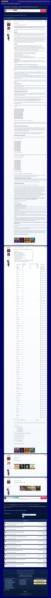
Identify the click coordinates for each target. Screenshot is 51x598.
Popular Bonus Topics (20, 570)
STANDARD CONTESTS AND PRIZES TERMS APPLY (21, 234)
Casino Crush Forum (7, 15)
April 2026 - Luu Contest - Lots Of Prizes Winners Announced (21, 7)
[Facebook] (24, 592)
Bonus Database (35, 1)
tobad (45, 528)
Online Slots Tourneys (22, 580)
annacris (8, 478)
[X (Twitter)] (26, 592)
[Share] (4, 18)
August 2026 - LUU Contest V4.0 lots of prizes (19, 536)
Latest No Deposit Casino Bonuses (9, 587)
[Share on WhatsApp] (10, 18)
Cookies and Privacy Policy (40, 583)
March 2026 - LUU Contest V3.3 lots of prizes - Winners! (15, 532)
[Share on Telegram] (11, 18)
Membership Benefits (22, 1)
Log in (48, 1)
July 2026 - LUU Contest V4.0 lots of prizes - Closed (15, 550)
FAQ (19, 3)
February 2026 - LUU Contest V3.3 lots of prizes (14, 541)
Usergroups (12, 3)
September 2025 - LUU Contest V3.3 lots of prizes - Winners (16, 559)
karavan (45, 523)
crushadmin (9, 21)
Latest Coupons (40, 1)
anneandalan (44, 532)
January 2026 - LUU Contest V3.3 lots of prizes (14, 545)
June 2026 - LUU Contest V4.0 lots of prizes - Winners (15, 527)
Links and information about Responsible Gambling (40, 581)
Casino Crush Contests (14, 15)
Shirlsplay (8, 455)
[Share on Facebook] (9, 18)
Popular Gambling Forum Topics (22, 573)
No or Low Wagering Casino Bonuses (10, 582)
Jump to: (23, 513)
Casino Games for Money (23, 582)
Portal (2, 3)
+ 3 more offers (7, 500)
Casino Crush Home (29, 1)
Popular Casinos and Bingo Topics (29, 570)
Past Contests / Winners (23, 15)
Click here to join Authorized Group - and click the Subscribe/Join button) (26, 64)
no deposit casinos (13, 504)
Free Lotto (45, 1)
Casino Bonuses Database (8, 580)
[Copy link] (6, 18)
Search (8, 3)
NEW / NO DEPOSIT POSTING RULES (20, 205)
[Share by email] (13, 18)
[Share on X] (7, 18)
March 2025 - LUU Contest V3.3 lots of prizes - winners (15, 564)
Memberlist (16, 3)
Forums (5, 3)
